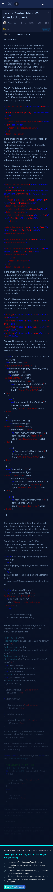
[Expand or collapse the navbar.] (3, 4)
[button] (48, 4)
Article (45, 29)
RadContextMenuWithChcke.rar (19, 34)
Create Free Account (14, 887)
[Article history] (22, 23)
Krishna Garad (13, 23)
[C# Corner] (9, 4)
